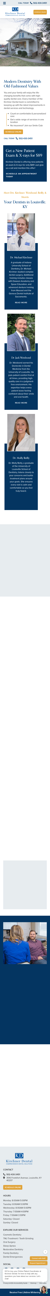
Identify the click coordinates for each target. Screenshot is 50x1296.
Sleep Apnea (9, 1245)
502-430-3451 (23, 1033)
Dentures (9, 910)
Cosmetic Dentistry (34, 889)
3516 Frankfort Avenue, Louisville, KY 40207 (24, 1179)
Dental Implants (32, 899)
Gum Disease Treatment (14, 889)
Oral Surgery (31, 907)
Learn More (14, 697)
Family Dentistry (15, 750)
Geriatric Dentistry (12, 895)
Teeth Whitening (32, 892)
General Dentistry (16, 671)
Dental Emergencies (34, 895)
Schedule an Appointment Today (21, 175)
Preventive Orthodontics (35, 885)
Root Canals (10, 902)
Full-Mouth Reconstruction (32, 903)
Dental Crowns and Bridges (12, 906)
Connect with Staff (38, 1258)
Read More (21, 302)
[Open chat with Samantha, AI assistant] (43, 1289)
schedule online (33, 1040)
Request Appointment (37, 1263)
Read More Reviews (25, 606)
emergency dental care (14, 1006)
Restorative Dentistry (18, 828)
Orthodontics (10, 914)
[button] (25, 646)
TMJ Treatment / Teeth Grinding (35, 911)
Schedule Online (40, 12)
